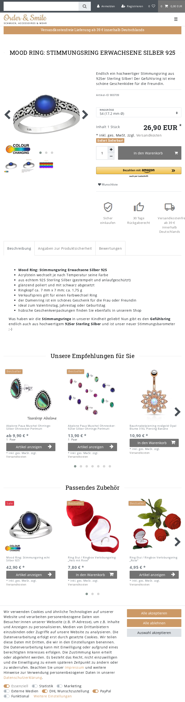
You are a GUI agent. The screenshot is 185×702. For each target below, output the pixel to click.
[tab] (19, 248)
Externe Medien (25, 691)
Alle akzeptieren (154, 613)
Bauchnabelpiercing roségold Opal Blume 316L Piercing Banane (153, 427)
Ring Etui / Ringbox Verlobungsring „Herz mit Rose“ (92, 559)
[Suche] (85, 6)
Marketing (73, 686)
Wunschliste (109, 184)
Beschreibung (19, 248)
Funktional (20, 696)
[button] (138, 172)
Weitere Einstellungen (53, 696)
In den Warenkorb (148, 153)
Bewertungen (110, 248)
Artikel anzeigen (29, 447)
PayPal (105, 691)
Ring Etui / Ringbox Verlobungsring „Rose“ (153, 559)
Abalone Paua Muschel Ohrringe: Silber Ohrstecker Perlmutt (28, 427)
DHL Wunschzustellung (69, 691)
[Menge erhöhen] (111, 149)
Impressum (74, 667)
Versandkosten (148, 135)
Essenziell (19, 686)
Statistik (46, 686)
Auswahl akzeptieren (154, 632)
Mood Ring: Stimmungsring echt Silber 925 (28, 559)
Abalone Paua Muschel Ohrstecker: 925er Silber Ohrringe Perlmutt (91, 427)
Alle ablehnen (154, 623)
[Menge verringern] (111, 156)
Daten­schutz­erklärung (23, 677)
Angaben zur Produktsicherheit (65, 248)
